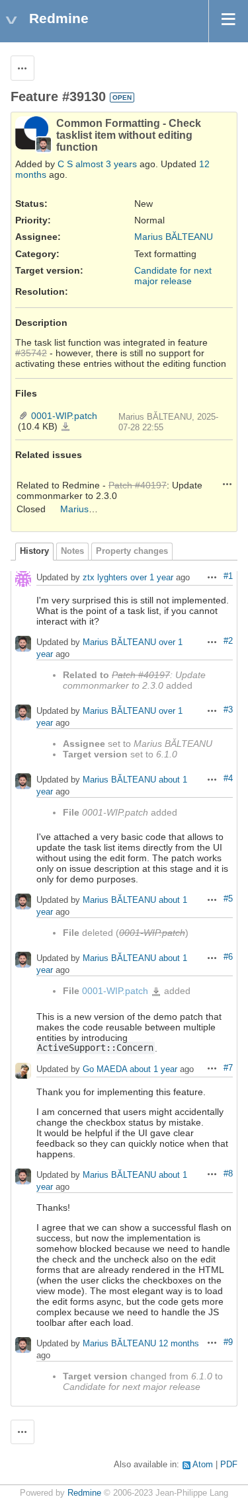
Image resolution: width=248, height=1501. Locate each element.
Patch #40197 (137, 485)
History (34, 551)
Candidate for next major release (173, 275)
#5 (228, 899)
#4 (228, 778)
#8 (228, 1173)
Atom (202, 1464)
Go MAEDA (105, 1069)
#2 (228, 641)
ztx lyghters (105, 578)
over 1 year (151, 578)
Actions (227, 484)
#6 (228, 957)
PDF (228, 1464)
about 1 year (153, 1069)
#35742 (31, 353)
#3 (228, 709)
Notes (72, 551)
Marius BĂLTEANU (173, 236)
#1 (228, 576)
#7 (228, 1068)
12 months (179, 1343)
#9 (228, 1342)
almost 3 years (106, 164)
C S (65, 164)
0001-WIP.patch (64, 415)
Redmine (84, 1493)
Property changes (132, 551)
